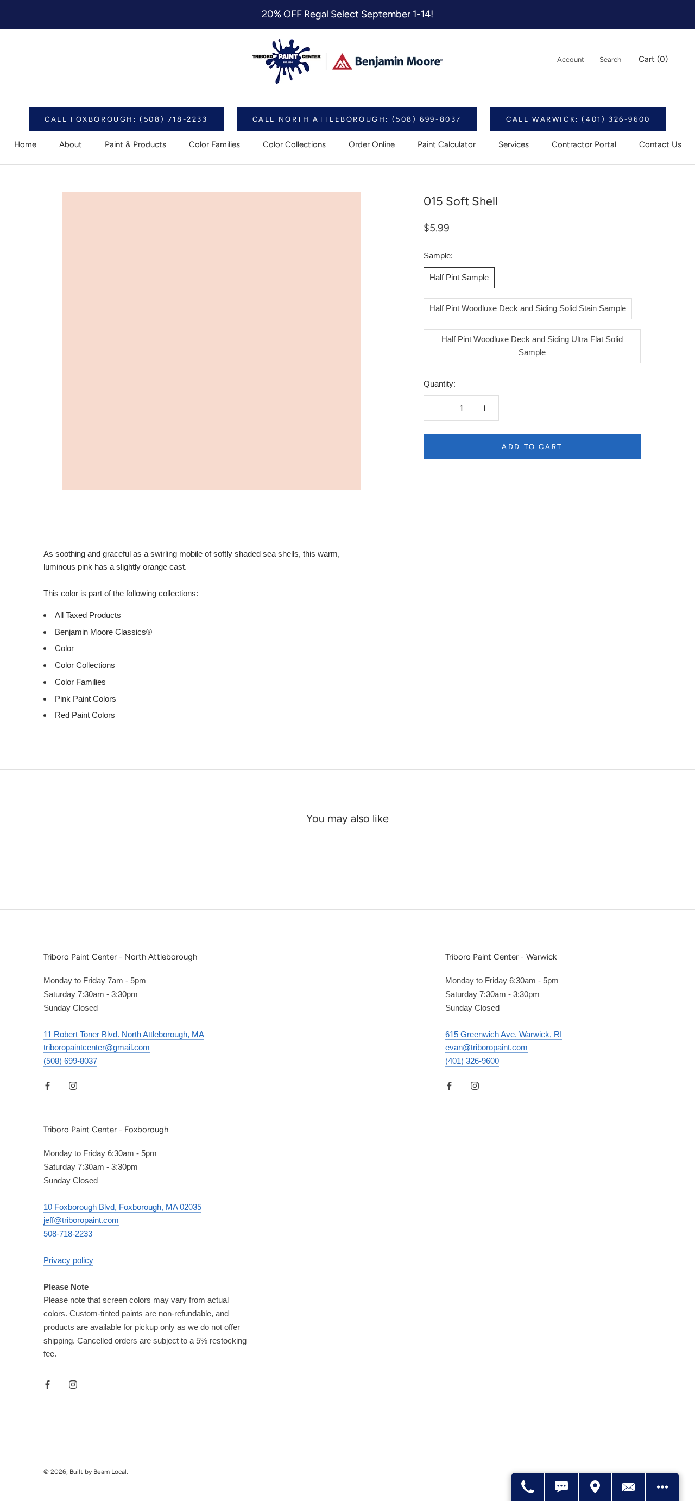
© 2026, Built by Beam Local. (85, 1471)
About (70, 144)
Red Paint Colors (85, 715)
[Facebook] (47, 1086)
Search (610, 59)
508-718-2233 (67, 1233)
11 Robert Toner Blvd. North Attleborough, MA (123, 1034)
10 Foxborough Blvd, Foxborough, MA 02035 (122, 1207)
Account (570, 59)
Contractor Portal (584, 144)
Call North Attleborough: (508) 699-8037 (357, 119)
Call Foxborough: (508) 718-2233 (126, 119)
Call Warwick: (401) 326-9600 (578, 119)
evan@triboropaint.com (486, 1047)
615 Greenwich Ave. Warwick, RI (503, 1034)
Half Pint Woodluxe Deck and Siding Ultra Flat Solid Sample (532, 346)
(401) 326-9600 (472, 1060)
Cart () (653, 59)
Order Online (372, 144)
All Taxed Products (88, 615)
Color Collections (294, 144)
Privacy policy (68, 1260)
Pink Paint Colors (85, 698)
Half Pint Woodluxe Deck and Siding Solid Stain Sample (527, 308)
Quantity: (440, 383)
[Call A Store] (528, 1487)
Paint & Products (135, 144)
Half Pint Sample (459, 277)
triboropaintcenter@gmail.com (96, 1047)
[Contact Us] (629, 1487)
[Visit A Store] (595, 1487)
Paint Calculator (447, 144)
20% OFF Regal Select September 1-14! (347, 14)
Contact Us (660, 144)
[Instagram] (73, 1086)
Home (25, 144)
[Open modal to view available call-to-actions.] (662, 1487)
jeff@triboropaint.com (81, 1220)
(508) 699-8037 (70, 1060)
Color (64, 648)
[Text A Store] (562, 1487)
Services (513, 144)
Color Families (214, 144)
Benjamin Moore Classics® (103, 631)
